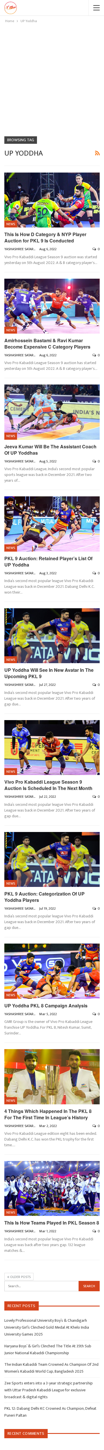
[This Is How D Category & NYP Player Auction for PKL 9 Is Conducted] (52, 200)
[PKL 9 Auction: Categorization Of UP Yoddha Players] (52, 859)
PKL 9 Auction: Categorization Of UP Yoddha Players (44, 896)
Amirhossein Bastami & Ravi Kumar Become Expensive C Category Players (47, 343)
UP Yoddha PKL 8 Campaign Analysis (46, 1005)
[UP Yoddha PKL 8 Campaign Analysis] (52, 971)
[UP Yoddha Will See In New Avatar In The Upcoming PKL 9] (52, 635)
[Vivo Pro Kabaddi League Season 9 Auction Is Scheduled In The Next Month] (52, 747)
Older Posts (20, 1277)
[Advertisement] (52, 79)
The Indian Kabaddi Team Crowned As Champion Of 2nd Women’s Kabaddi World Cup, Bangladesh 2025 (51, 1368)
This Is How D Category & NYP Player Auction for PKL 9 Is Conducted (45, 237)
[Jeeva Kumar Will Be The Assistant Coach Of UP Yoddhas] (52, 412)
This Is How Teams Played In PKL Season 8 (51, 1222)
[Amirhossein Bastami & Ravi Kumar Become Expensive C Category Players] (52, 306)
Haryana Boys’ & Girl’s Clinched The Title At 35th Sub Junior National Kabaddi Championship (47, 1349)
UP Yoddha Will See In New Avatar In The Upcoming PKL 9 (49, 673)
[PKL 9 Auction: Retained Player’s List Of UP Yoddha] (52, 523)
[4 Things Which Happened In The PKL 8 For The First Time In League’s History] (52, 1076)
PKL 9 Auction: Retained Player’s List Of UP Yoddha (48, 561)
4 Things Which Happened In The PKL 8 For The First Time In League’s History (48, 1114)
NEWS (10, 224)
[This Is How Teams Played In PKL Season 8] (52, 1188)
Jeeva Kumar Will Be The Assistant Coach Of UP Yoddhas (50, 449)
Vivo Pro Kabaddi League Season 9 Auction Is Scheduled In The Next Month (48, 784)
